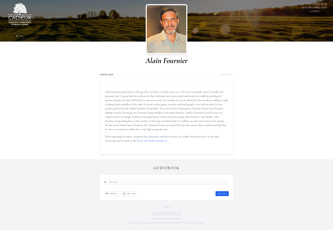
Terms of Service (172, 214)
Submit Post (222, 193)
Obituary (107, 74)
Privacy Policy (160, 214)
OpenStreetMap (169, 218)
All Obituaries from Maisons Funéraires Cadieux (314, 7)
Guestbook (226, 74)
